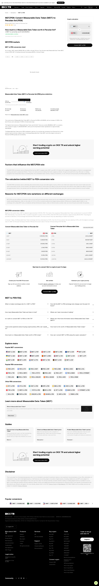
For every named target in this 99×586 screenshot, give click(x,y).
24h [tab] (12, 56)
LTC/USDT (66, 555)
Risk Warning (62, 484)
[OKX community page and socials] (26, 578)
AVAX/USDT (66, 552)
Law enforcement (9, 543)
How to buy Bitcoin (68, 567)
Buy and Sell (57, 7)
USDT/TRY (66, 534)
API (35, 534)
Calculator (13, 12)
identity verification (49, 284)
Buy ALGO (51, 550)
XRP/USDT (66, 548)
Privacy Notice (8, 538)
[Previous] (6, 503)
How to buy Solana (68, 572)
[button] (81, 7)
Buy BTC (51, 536)
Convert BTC (52, 564)
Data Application (9, 547)
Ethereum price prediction (67, 560)
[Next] (92, 503)
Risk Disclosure (8, 540)
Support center (38, 543)
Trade (22, 7)
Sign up (90, 7)
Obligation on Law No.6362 (9, 561)
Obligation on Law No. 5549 (10, 557)
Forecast (69, 439)
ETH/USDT (66, 538)
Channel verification (39, 546)
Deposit (42, 7)
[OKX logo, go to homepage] (6, 7)
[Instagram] (21, 578)
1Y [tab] (26, 56)
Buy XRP (51, 545)
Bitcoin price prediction (69, 557)
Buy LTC (51, 555)
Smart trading (29, 7)
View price (40, 439)
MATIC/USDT (67, 541)
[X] (16, 578)
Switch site (60, 2)
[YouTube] (23, 578)
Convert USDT (52, 562)
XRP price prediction (69, 563)
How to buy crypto (68, 565)
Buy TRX (51, 548)
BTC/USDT (66, 536)
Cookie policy (8, 545)
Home (6, 12)
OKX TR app (8, 549)
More (73, 7)
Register (87, 539)
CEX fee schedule (38, 536)
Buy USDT (51, 534)
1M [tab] (22, 56)
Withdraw (49, 7)
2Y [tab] (31, 56)
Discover (16, 7)
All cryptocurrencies (24, 545)
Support (69, 7)
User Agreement (9, 536)
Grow (36, 7)
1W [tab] (17, 56)
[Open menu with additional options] (96, 7)
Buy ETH (51, 538)
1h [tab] (7, 56)
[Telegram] (18, 578)
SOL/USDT (66, 543)
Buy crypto (22, 538)
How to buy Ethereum (69, 570)
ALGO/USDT (67, 550)
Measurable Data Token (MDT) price (19, 114)
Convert (63, 7)
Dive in (9, 439)
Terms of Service (22, 486)
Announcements (38, 548)
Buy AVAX (51, 552)
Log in (85, 7)
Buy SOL (51, 543)
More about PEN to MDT (88, 227)
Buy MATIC (51, 541)
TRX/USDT (66, 545)
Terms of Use (52, 484)
